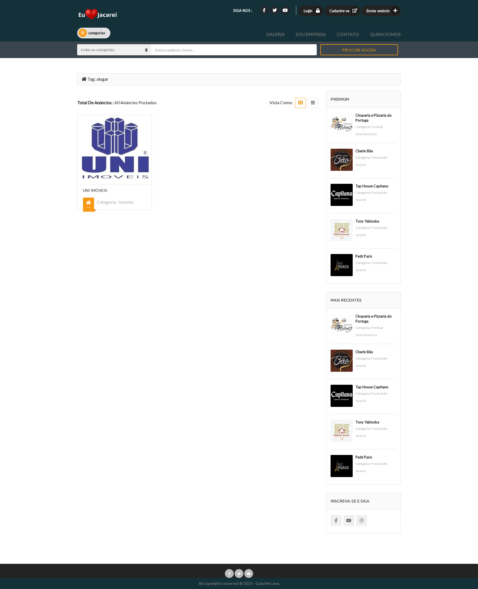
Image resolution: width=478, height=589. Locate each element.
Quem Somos (385, 34)
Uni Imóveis (95, 190)
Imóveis (126, 202)
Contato (348, 34)
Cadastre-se (339, 11)
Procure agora (359, 50)
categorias (96, 33)
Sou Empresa (311, 34)
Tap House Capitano (371, 186)
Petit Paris (363, 256)
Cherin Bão (364, 151)
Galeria (275, 34)
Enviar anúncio (378, 11)
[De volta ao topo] (460, 554)
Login (308, 11)
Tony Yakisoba (367, 221)
